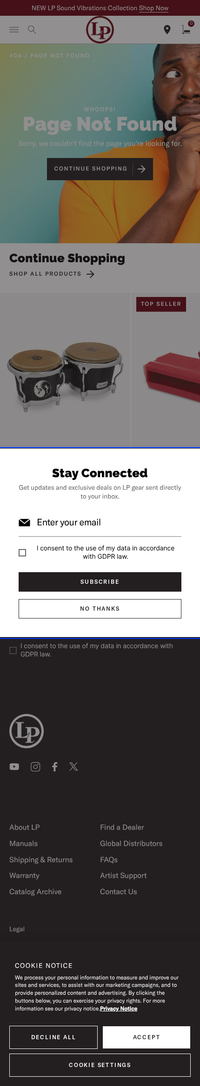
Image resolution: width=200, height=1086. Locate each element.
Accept (146, 1037)
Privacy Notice (118, 1008)
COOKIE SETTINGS (100, 1064)
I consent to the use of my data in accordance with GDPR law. (105, 552)
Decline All (53, 1037)
